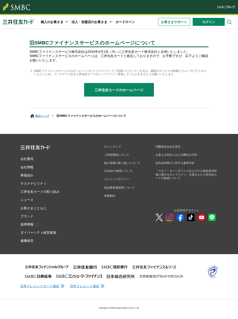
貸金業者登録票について (119, 187)
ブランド (26, 216)
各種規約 (109, 195)
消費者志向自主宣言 (168, 146)
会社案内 (26, 159)
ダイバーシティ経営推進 (38, 232)
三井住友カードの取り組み (40, 191)
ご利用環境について (116, 154)
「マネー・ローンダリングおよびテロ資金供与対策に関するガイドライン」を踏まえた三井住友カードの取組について (186, 174)
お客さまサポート (174, 22)
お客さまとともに (33, 208)
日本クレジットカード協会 (39, 286)
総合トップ (42, 115)
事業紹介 (26, 175)
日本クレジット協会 (84, 286)
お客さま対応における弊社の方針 (176, 154)
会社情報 (26, 167)
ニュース (26, 200)
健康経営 (26, 241)
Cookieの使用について (118, 171)
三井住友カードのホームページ (119, 90)
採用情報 (26, 224)
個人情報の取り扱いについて (122, 163)
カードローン (125, 22)
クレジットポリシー (116, 179)
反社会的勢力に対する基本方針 (175, 163)
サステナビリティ (33, 183)
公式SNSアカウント (186, 210)
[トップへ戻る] (208, 312)
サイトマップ (112, 146)
